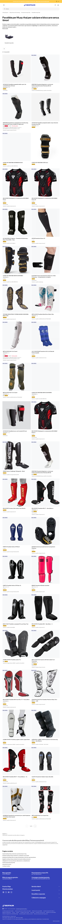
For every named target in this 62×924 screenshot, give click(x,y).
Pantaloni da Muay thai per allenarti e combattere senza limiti (15, 855)
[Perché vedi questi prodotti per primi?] (3, 52)
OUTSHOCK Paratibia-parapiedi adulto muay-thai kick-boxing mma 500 (45, 123)
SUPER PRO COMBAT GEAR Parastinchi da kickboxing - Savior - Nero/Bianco (45, 740)
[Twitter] (6, 892)
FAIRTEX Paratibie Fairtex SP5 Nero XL (12, 585)
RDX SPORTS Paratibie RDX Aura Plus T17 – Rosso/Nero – (16, 699)
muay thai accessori (6, 864)
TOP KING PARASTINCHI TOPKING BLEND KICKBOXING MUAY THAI (16, 315)
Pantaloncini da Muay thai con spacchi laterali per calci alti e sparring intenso (19, 857)
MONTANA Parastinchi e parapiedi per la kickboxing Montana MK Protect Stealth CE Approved (15, 123)
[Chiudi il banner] (59, 1)
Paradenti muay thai (9, 42)
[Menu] (3, 5)
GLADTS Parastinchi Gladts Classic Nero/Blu (42, 776)
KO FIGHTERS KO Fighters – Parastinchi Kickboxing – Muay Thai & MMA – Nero (15, 239)
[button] (20, 127)
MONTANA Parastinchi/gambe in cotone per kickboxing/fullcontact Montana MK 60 (42, 85)
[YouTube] (9, 892)
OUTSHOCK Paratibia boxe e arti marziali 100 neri (15, 431)
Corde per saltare (6, 866)
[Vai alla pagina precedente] (26, 826)
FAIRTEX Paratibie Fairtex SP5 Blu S (11, 546)
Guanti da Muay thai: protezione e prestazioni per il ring (14, 853)
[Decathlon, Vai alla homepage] (29, 5)
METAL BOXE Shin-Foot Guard (10, 351)
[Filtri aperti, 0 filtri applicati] (4, 48)
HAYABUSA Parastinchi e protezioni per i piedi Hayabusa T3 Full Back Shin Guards (16, 816)
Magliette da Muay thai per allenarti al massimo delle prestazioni (16, 859)
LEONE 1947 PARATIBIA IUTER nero (40, 162)
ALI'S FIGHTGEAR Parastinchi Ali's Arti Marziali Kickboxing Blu (43, 352)
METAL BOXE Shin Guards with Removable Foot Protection (43, 660)
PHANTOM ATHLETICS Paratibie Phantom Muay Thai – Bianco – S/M (45, 700)
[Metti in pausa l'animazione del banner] (57, 1)
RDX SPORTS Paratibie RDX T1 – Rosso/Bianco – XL (15, 776)
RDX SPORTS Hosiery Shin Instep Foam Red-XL (14, 508)
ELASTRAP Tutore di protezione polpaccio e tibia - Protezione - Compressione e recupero (44, 276)
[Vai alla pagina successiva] (35, 826)
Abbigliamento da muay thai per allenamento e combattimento (16, 860)
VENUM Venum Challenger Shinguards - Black (14, 471)
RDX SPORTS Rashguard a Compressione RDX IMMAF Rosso (16, 199)
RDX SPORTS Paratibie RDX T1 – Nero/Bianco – (43, 508)
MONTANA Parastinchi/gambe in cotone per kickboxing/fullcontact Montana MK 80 (42, 472)
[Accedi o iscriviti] (55, 5)
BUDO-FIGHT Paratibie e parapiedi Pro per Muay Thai (15, 624)
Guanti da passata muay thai (8, 862)
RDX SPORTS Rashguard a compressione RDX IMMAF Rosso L (45, 431)
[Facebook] (3, 892)
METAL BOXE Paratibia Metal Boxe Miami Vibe (43, 314)
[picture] (16, 69)
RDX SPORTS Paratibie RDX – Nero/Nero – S (42, 624)
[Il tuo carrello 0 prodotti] (58, 5)
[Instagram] (11, 892)
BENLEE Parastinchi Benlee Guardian (40, 585)
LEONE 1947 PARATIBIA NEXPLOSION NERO (13, 275)
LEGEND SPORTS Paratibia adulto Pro (12, 659)
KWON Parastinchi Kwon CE (38, 238)
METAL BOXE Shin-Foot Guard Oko (40, 815)
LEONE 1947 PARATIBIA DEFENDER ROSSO (13, 162)
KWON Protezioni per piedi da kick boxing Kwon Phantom (43, 547)
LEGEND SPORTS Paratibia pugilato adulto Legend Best (16, 739)
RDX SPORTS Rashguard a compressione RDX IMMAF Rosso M (45, 199)
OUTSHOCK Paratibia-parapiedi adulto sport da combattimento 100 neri (14, 85)
